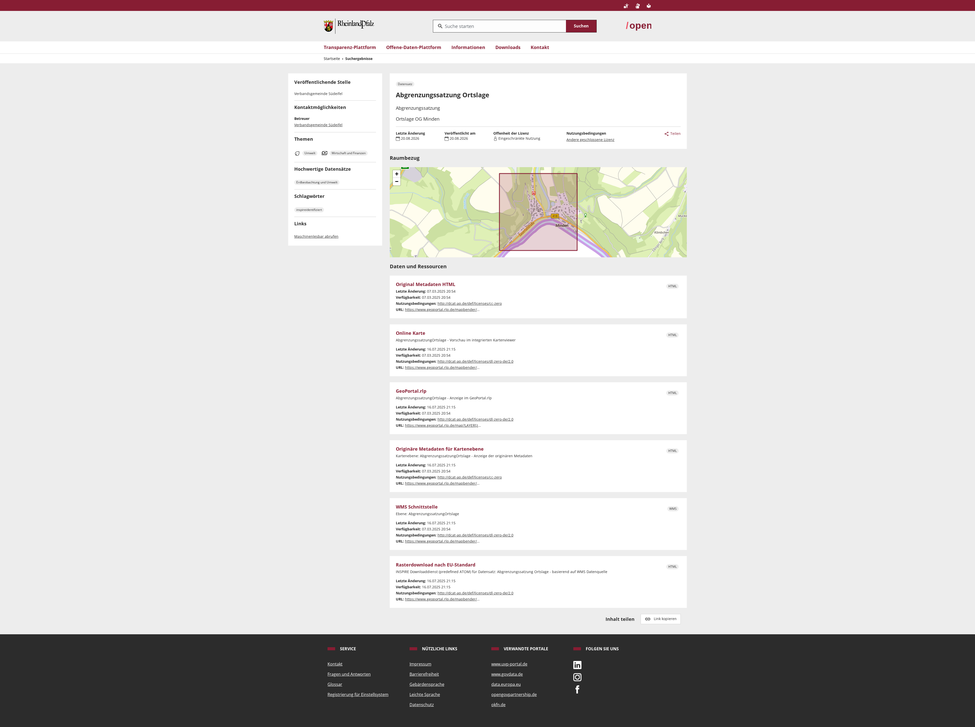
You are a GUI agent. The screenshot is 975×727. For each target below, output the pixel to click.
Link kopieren (665, 618)
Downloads (508, 47)
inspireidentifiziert (309, 210)
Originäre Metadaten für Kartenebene (440, 449)
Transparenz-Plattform (350, 47)
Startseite (332, 58)
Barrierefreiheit (424, 674)
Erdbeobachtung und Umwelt (316, 182)
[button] (396, 174)
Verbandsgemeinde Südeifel (318, 124)
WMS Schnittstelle (417, 507)
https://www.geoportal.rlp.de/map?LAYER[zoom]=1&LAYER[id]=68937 (463, 425)
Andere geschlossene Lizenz (590, 139)
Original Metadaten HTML (425, 284)
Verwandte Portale (525, 649)
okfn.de (498, 704)
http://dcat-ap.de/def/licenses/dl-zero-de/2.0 (475, 361)
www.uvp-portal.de (509, 664)
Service (347, 649)
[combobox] (499, 26)
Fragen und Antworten (349, 674)
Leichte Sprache (425, 694)
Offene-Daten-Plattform (413, 47)
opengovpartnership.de (514, 694)
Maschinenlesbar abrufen (316, 236)
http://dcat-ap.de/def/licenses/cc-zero (469, 303)
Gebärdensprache (427, 684)
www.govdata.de (507, 674)
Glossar (335, 684)
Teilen (675, 133)
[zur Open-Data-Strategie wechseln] (638, 26)
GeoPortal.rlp (411, 391)
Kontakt (540, 47)
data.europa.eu (506, 684)
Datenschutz (422, 704)
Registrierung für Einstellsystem (358, 694)
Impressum (420, 664)
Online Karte (410, 333)
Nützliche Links (439, 649)
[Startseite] (349, 26)
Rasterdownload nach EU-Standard (435, 565)
